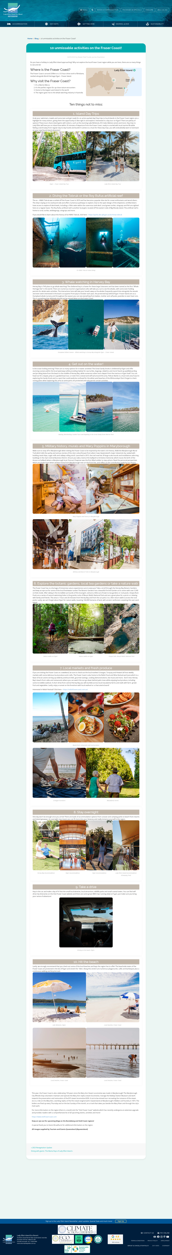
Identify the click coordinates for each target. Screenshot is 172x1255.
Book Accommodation (107, 10)
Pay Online (165, 1233)
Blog (37, 38)
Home (29, 38)
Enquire (149, 10)
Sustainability (157, 24)
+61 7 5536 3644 (32, 1241)
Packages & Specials (132, 10)
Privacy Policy (153, 1240)
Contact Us (148, 1233)
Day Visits (54, 24)
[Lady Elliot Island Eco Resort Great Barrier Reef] (13, 10)
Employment (165, 1240)
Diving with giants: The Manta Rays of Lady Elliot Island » (52, 1151)
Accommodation (19, 24)
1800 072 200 (32, 1239)
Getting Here (88, 24)
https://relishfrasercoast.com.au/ (75, 689)
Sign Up (121, 1221)
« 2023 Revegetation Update (41, 1148)
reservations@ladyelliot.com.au (26, 1243)
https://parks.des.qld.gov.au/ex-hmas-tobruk (105, 215)
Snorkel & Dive (122, 24)
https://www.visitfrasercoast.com (44, 1117)
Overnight (166, 1245)
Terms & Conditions (137, 1240)
